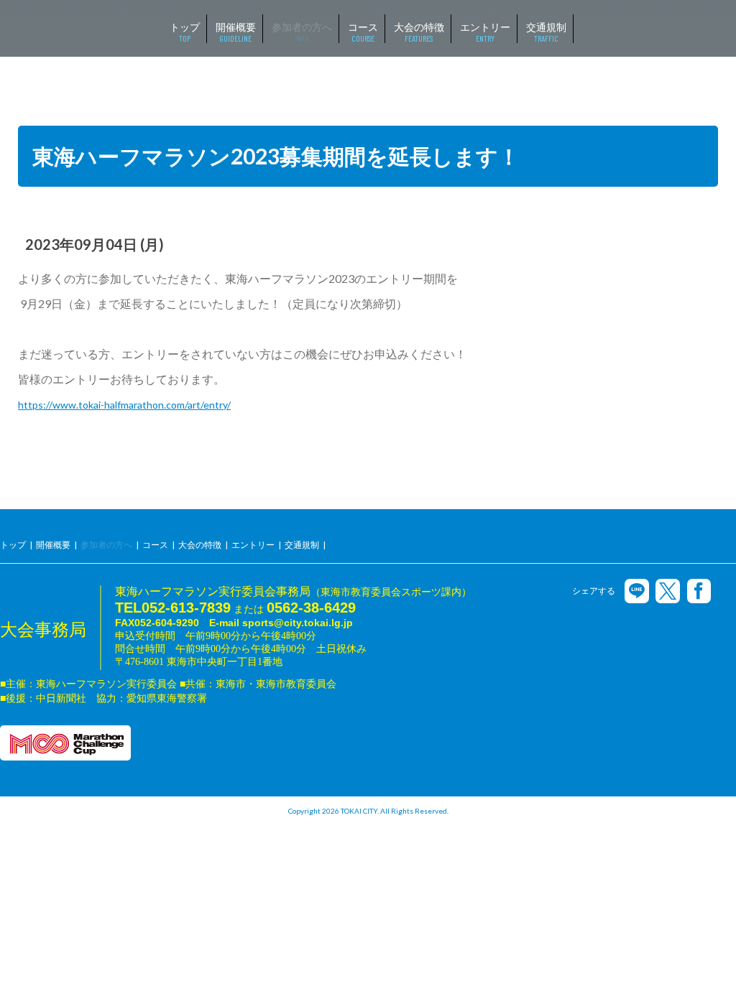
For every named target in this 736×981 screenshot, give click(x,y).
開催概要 (53, 544)
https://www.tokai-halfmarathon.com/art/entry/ (124, 405)
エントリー (253, 544)
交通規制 (302, 544)
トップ (13, 544)
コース (155, 544)
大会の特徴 (199, 544)
